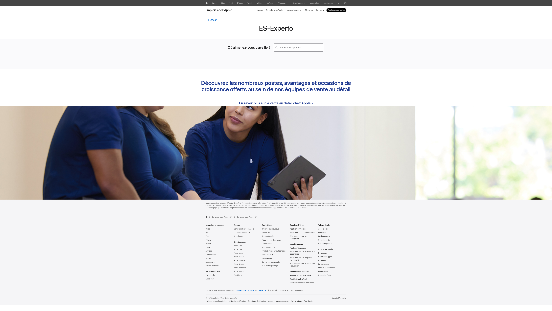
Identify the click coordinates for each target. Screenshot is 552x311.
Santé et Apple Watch (298, 279)
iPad (207, 236)
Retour (213, 19)
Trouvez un (245, 290)
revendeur (263, 290)
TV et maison (211, 255)
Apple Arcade (239, 257)
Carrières (322, 260)
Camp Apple (267, 244)
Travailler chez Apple (274, 10)
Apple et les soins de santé (300, 275)
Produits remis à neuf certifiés (273, 251)
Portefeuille (210, 275)
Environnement (324, 236)
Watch (208, 244)
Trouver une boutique (270, 229)
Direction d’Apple (325, 257)
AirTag (208, 258)
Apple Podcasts (240, 268)
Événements (323, 272)
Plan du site (308, 301)
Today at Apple (268, 236)
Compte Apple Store (242, 233)
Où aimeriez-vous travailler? (249, 47)
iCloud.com (238, 236)
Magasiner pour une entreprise (302, 233)
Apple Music (238, 253)
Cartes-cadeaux (212, 266)
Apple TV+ (238, 249)
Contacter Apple (324, 275)
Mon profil (309, 10)
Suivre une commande (271, 262)
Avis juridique (296, 301)
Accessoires (210, 262)
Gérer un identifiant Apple (244, 229)
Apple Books (239, 272)
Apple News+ (239, 264)
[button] (339, 3)
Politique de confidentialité (216, 301)
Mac (207, 233)
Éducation (322, 233)
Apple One (238, 246)
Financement (267, 258)
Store (208, 229)
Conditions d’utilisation (257, 301)
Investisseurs (323, 264)
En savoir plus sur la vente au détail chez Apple (275, 103)
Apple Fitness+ (239, 260)
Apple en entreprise (298, 229)
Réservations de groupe (271, 240)
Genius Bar (266, 233)
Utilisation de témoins (237, 301)
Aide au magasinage (270, 266)
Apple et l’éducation (298, 248)
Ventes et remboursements (278, 301)
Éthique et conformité (326, 268)
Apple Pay (210, 279)
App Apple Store (268, 247)
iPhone (208, 240)
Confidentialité (324, 240)
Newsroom (322, 253)
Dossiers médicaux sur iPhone (302, 283)
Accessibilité (323, 229)
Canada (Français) (338, 298)
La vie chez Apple (294, 10)
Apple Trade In (267, 255)
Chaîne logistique (325, 244)
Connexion (320, 10)
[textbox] (298, 47)
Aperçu (260, 10)
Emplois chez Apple (219, 10)
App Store (238, 275)
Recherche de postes (336, 10)
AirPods (209, 251)
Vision (208, 247)
